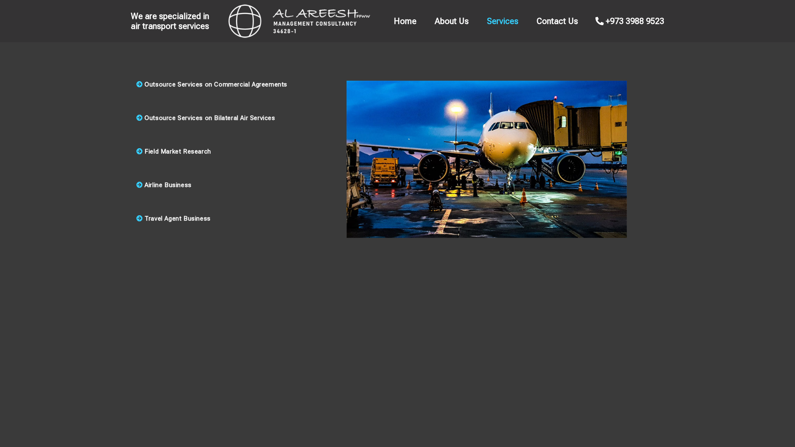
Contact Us (557, 21)
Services (502, 21)
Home (405, 21)
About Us (452, 21)
